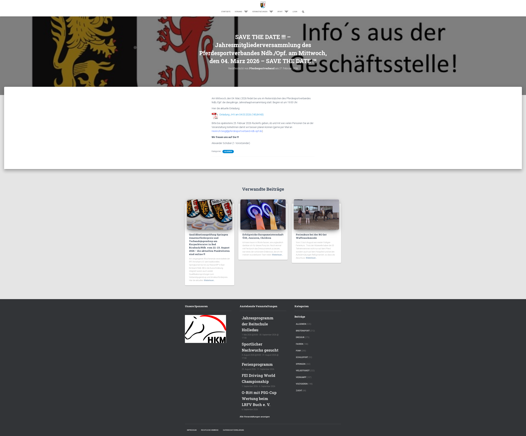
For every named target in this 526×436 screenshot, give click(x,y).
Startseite (226, 12)
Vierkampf (301, 377)
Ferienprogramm (257, 364)
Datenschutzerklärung (233, 430)
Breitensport (303, 331)
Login (295, 12)
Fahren (299, 344)
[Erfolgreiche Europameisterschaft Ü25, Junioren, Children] (263, 214)
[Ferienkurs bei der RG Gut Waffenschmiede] (316, 214)
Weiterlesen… (209, 280)
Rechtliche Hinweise (209, 430)
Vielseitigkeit (303, 370)
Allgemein (228, 151)
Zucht (299, 390)
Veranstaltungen (260, 12)
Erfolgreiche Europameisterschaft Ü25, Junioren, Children (262, 236)
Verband (239, 12)
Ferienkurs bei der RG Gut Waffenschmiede (311, 236)
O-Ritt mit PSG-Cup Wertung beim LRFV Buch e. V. (259, 398)
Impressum (192, 430)
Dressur (300, 337)
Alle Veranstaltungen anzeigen (255, 416)
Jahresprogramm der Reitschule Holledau (257, 324)
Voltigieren (302, 384)
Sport (280, 12)
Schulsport (302, 357)
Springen (300, 364)
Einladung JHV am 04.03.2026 (235, 114)
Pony (298, 351)
